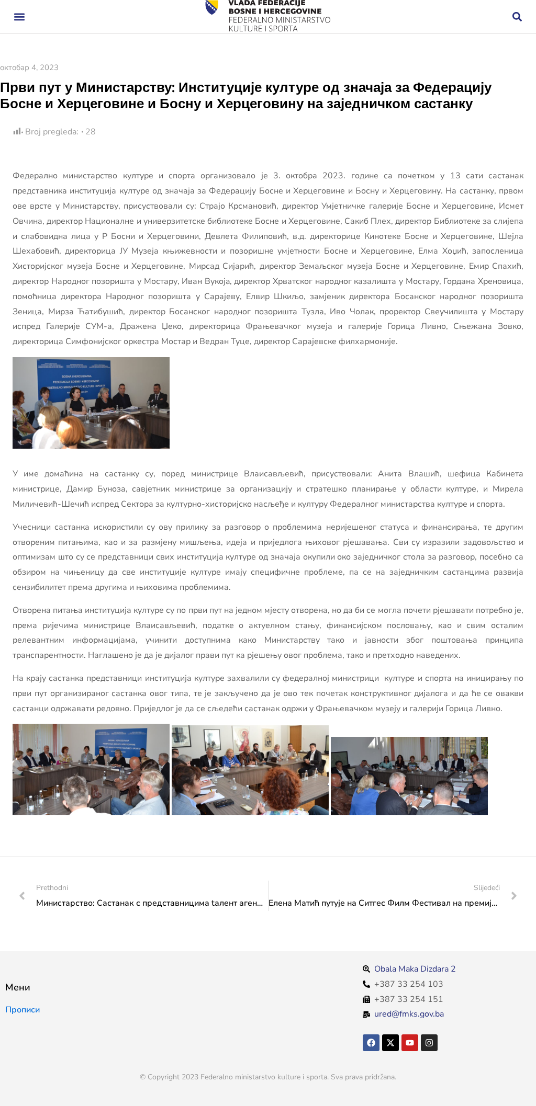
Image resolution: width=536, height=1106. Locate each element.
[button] (19, 17)
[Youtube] (409, 1042)
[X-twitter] (390, 1042)
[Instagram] (429, 1042)
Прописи (22, 1010)
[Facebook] (371, 1042)
